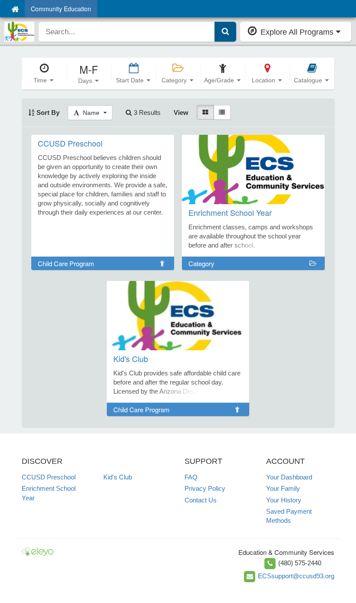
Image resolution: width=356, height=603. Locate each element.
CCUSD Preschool (49, 477)
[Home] (15, 8)
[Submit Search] (225, 32)
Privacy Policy (205, 488)
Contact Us (201, 500)
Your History (283, 500)
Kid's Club (117, 477)
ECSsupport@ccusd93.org (296, 576)
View (181, 112)
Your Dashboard (289, 477)
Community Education (61, 8)
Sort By (47, 112)
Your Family (283, 488)
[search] (127, 32)
